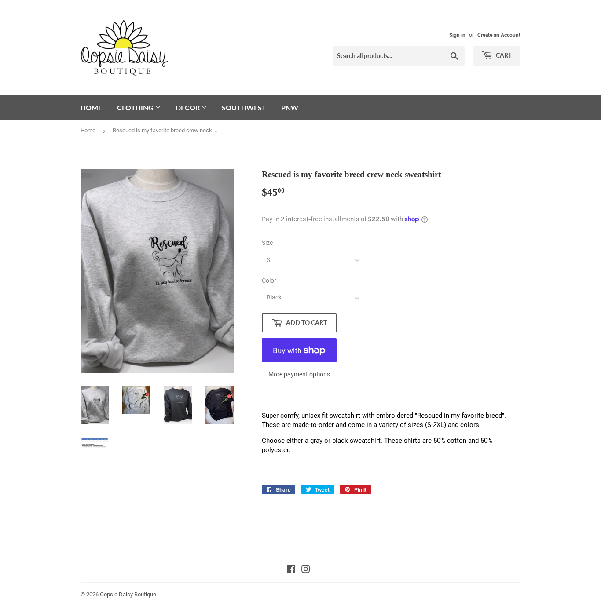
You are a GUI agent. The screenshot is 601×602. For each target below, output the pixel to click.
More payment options (299, 374)
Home (91, 107)
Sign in (457, 35)
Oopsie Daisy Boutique (128, 594)
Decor (189, 107)
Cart (503, 55)
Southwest (244, 107)
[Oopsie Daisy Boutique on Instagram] (305, 570)
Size (267, 242)
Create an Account (498, 35)
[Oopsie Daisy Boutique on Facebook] (291, 570)
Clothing (136, 107)
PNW (289, 107)
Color (269, 280)
